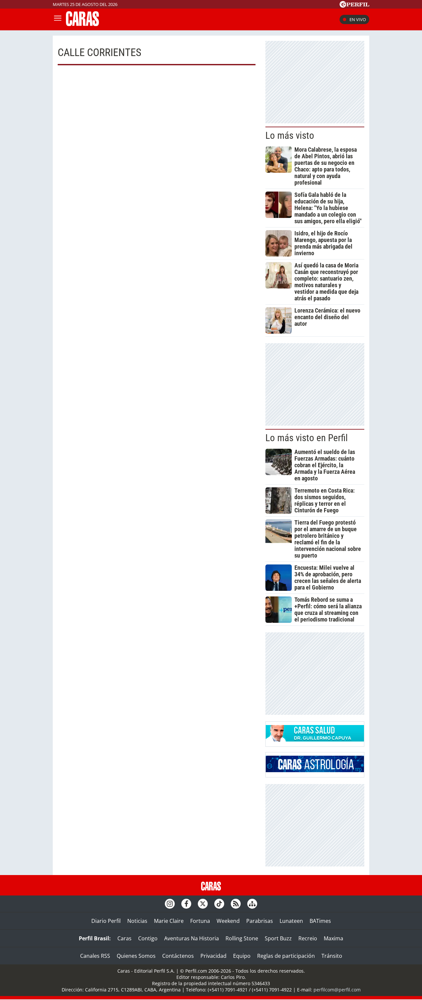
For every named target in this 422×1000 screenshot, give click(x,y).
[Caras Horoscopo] (315, 770)
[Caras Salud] (315, 739)
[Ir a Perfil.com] (354, 5)
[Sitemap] (252, 904)
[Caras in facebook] (186, 904)
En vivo (357, 19)
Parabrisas (259, 920)
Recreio (307, 938)
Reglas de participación (286, 955)
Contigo (148, 938)
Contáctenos (178, 955)
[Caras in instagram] (170, 904)
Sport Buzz (278, 938)
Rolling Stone (242, 938)
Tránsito (331, 955)
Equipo (242, 955)
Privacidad (213, 955)
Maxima (333, 938)
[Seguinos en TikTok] (219, 904)
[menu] (58, 19)
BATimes (320, 920)
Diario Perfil (106, 920)
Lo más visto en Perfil (306, 437)
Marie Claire (169, 920)
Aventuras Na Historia (191, 938)
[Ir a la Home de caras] (82, 24)
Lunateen (291, 920)
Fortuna (200, 920)
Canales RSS (95, 955)
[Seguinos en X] (203, 904)
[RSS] (236, 904)
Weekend (228, 920)
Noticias (137, 920)
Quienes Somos (136, 955)
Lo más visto (289, 135)
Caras (124, 938)
